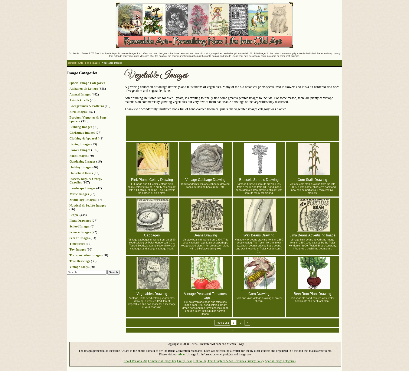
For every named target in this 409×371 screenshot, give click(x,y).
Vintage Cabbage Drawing (205, 180)
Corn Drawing (258, 294)
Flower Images (79, 150)
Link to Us (199, 361)
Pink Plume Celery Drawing (152, 180)
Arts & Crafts (79, 100)
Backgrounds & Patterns (86, 106)
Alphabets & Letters (83, 88)
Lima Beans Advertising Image (312, 235)
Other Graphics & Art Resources (226, 361)
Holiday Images (80, 167)
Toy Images (77, 249)
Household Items (81, 173)
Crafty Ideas (184, 361)
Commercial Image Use (162, 361)
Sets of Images (79, 238)
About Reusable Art (135, 361)
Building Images (80, 127)
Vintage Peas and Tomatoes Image (205, 295)
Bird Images (78, 111)
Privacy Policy (255, 361)
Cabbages (152, 235)
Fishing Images (80, 144)
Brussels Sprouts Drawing (259, 180)
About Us (184, 354)
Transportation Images (85, 255)
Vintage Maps (79, 266)
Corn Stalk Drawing (312, 180)
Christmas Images (82, 132)
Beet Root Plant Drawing (312, 294)
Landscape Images (82, 188)
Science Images (80, 232)
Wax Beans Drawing (258, 235)
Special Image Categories (87, 83)
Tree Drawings (79, 261)
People (74, 215)
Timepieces (77, 243)
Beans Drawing (205, 235)
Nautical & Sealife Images (87, 205)
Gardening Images (82, 161)
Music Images (79, 194)
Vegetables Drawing (152, 294)
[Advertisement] (233, 128)
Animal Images (80, 94)
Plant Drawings (80, 220)
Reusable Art (75, 62)
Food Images (92, 62)
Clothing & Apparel (83, 138)
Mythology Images (82, 199)
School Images (79, 226)
